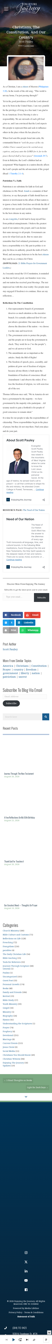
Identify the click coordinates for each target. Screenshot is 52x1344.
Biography (8, 1016)
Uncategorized (10, 977)
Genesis (6, 969)
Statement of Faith (26, 1316)
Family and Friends (12, 992)
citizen (25, 86)
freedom (31, 669)
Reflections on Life (12, 938)
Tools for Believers (12, 962)
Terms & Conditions (33, 1312)
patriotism (9, 676)
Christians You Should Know (17, 1055)
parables (7, 950)
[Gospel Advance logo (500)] (26, 1128)
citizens (45, 254)
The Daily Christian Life (14, 954)
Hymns (6, 1020)
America (8, 666)
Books (5, 988)
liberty (25, 673)
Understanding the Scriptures (17, 1023)
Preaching (8, 942)
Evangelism (8, 946)
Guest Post (8, 980)
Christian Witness (11, 1059)
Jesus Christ (8, 1047)
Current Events (29, 46)
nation (36, 673)
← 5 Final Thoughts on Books (18, 1080)
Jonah (26, 190)
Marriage (7, 1039)
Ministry (7, 1012)
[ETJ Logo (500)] (26, 1175)
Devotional (8, 1035)
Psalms (6, 973)
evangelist (12, 218)
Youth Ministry (10, 1004)
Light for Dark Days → (37, 1087)
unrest (23, 676)
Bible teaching (10, 958)
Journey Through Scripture (16, 966)
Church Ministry (11, 931)
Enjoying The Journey (13, 1063)
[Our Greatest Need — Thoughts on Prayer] (26, 890)
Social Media (9, 1051)
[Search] (45, 716)
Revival (6, 996)
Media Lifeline (32, 1308)
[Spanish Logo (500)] (26, 1222)
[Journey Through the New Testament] (26, 758)
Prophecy (7, 1031)
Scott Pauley (26, 41)
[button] (6, 9)
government (10, 673)
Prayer (7, 669)
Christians (22, 666)
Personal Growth (11, 984)
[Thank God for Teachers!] (26, 846)
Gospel (6, 1008)
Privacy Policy (15, 1312)
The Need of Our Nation (34, 509)
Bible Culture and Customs (16, 935)
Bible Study (8, 1000)
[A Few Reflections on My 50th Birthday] (26, 802)
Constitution (39, 666)
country (18, 669)
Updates (7, 1066)
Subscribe (41, 597)
